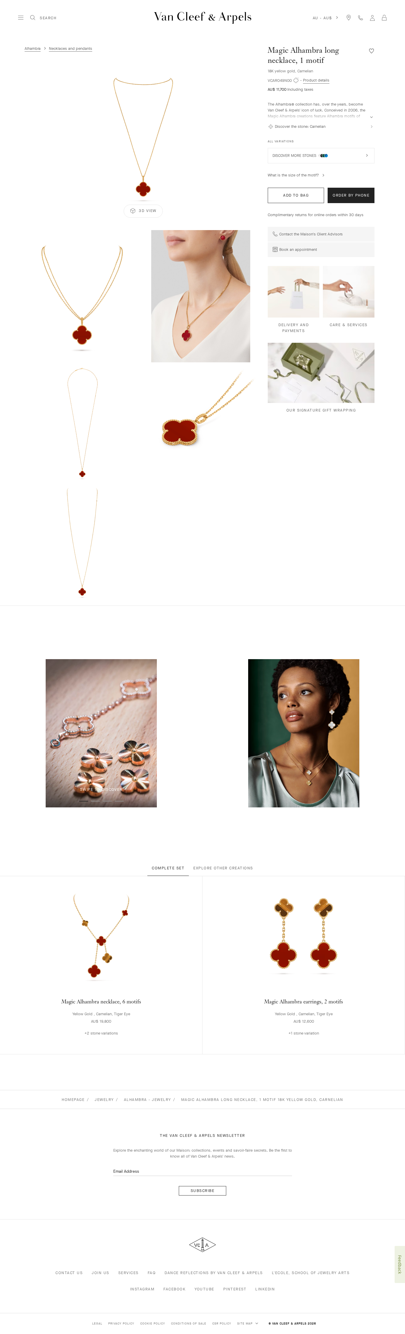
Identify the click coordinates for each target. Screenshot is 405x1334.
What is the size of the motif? (293, 175)
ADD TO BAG (296, 195)
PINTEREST (235, 1289)
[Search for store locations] (349, 18)
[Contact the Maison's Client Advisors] (360, 18)
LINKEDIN (265, 1289)
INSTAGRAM (142, 1289)
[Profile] (372, 18)
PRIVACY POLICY (121, 1323)
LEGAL (97, 1323)
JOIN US (100, 1272)
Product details (316, 80)
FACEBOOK (174, 1289)
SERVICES (128, 1272)
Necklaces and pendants (70, 48)
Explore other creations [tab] (223, 868)
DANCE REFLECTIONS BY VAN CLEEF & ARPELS (214, 1272)
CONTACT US (69, 1272)
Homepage (73, 1099)
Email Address (126, 1171)
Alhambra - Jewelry (147, 1099)
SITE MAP (245, 1323)
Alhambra (33, 48)
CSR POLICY (221, 1323)
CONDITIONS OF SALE (188, 1323)
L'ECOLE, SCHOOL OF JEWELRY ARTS (311, 1272)
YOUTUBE (204, 1289)
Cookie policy (152, 1323)
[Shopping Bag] (384, 18)
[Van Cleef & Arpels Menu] (21, 18)
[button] (143, 138)
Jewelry (104, 1099)
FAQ (152, 1272)
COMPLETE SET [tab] (168, 868)
